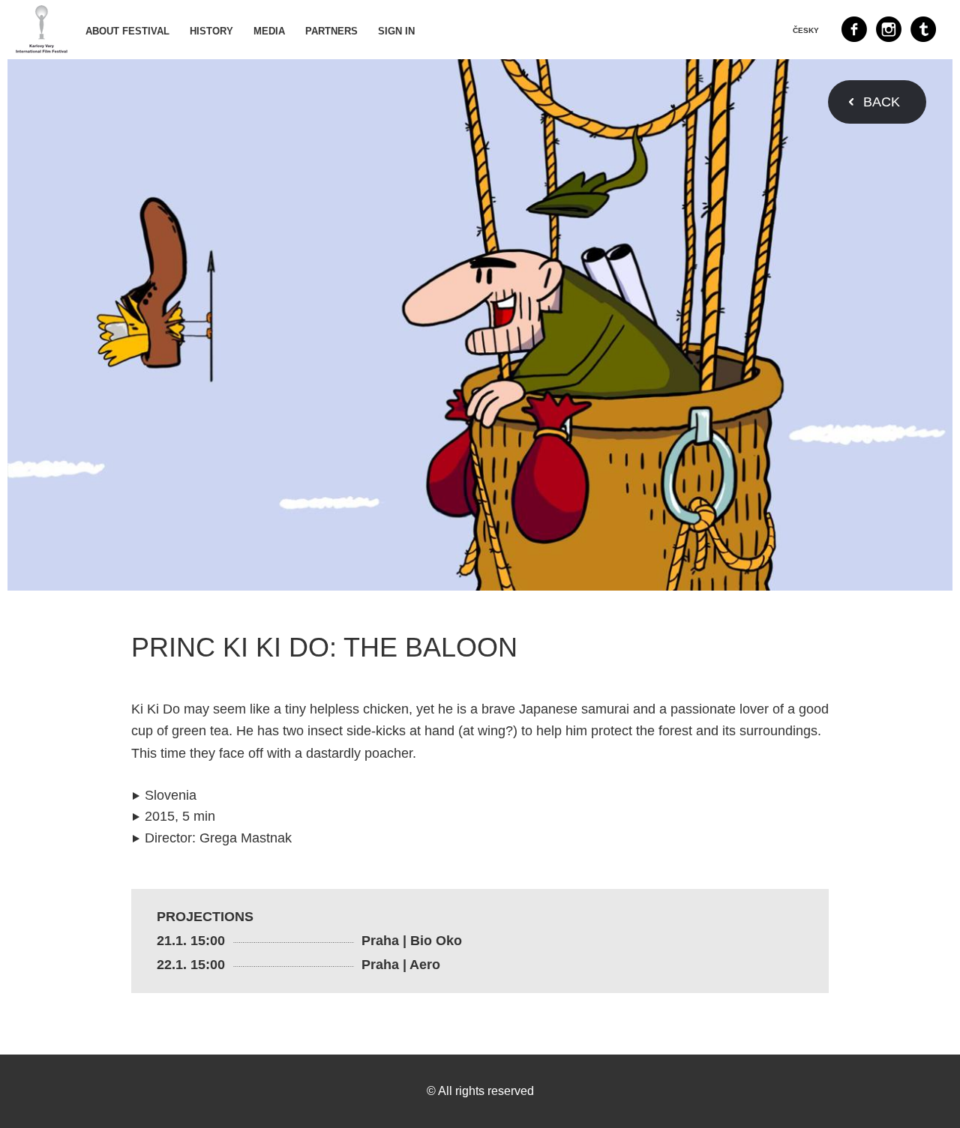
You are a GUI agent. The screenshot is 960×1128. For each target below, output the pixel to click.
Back (881, 101)
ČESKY (806, 30)
